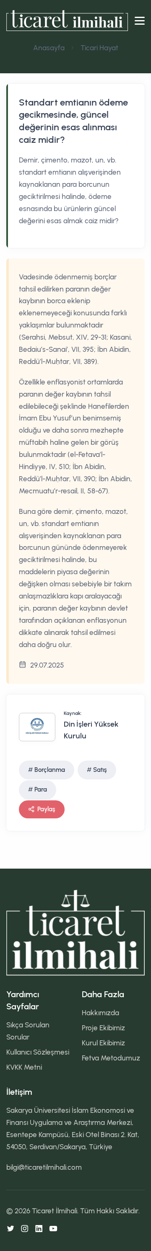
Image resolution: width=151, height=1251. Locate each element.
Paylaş (46, 809)
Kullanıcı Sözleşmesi (37, 1052)
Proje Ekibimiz (103, 1028)
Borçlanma (49, 770)
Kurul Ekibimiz (103, 1043)
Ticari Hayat (99, 48)
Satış (100, 770)
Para (40, 789)
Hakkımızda (100, 1013)
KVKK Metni (24, 1067)
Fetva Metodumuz (111, 1058)
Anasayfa (49, 48)
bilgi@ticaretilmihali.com (44, 1167)
